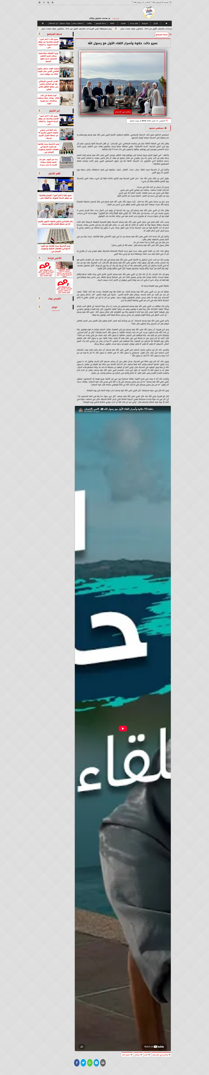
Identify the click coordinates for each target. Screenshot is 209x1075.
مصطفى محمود (156, 128)
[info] (44, 2)
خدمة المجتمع (101, 23)
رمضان (137, 1055)
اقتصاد (123, 23)
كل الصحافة (53, 23)
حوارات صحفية (65, 23)
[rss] (53, 2)
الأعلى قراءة (54, 258)
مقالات (89, 23)
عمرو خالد (126, 1055)
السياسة (145, 23)
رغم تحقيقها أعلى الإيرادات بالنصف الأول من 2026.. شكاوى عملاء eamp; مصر (142, 29)
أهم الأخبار (54, 173)
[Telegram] (96, 1063)
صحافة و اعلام (77, 23)
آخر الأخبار (54, 111)
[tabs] (39, 2)
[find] (48, 2)
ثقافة (112, 23)
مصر (146, 1055)
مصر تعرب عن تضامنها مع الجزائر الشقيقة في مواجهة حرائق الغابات (66, 29)
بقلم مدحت (134, 23)
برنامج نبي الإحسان (160, 1055)
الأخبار (155, 23)
